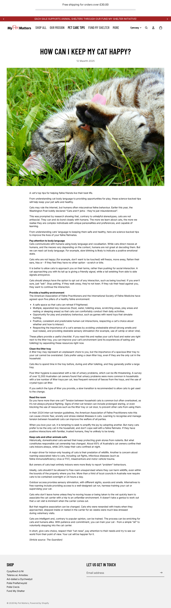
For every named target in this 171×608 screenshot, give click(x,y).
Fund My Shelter (16, 590)
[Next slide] (167, 19)
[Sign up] (161, 573)
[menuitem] (116, 27)
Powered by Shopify (39, 603)
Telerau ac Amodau (17, 575)
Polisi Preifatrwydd (17, 583)
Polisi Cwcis (13, 586)
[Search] (146, 27)
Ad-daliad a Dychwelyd (19, 579)
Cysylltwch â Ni (15, 571)
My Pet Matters (21, 603)
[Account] (153, 27)
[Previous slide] (3, 19)
